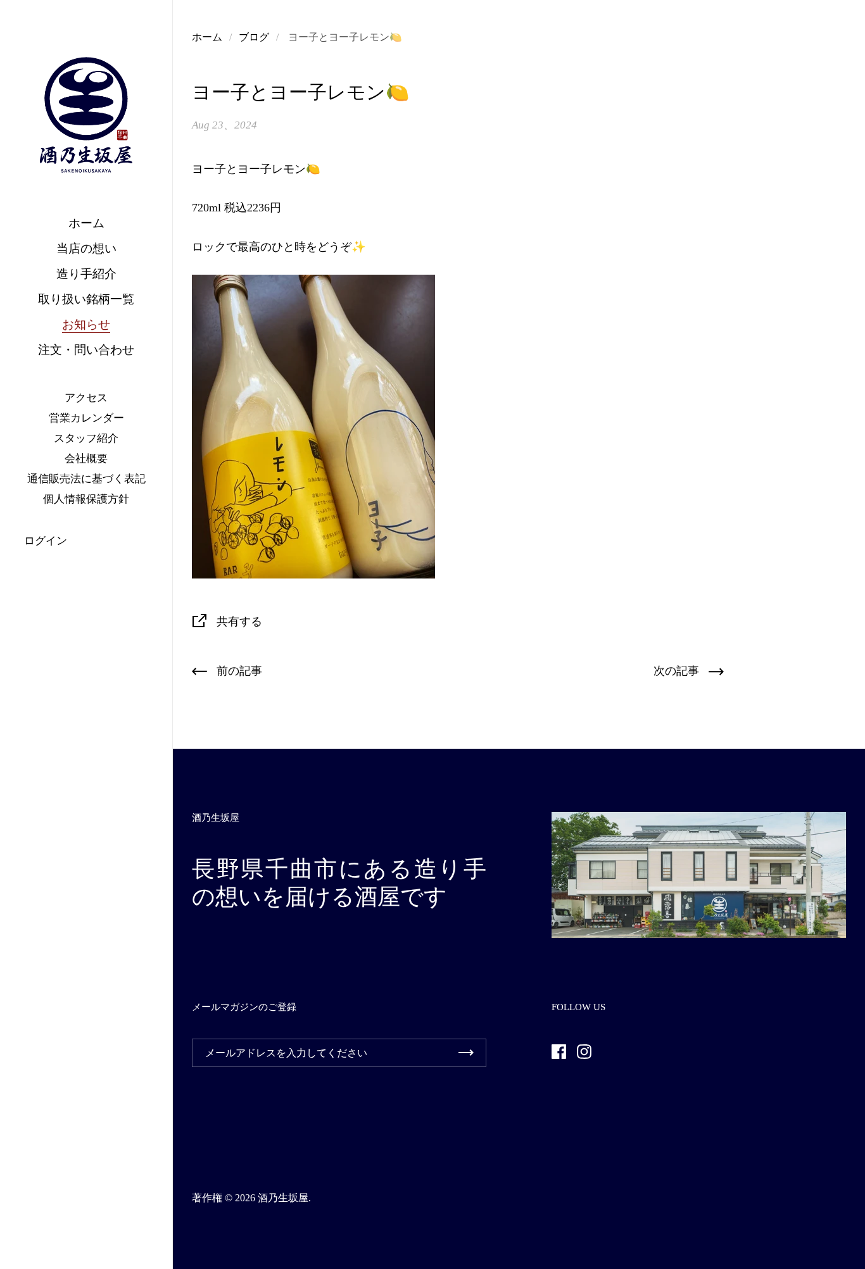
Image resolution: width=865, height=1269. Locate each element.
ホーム (207, 37)
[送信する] (466, 1053)
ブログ (254, 37)
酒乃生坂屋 (283, 1197)
